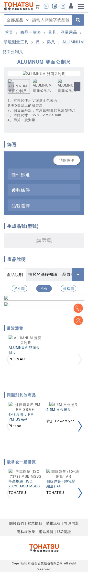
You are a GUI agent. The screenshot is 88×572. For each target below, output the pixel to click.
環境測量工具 (16, 42)
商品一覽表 (30, 32)
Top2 (78, 308)
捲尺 (51, 42)
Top (78, 320)
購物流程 (53, 523)
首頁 (9, 32)
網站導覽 (46, 531)
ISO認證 (64, 531)
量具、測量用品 (62, 32)
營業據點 (35, 523)
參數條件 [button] (20, 190)
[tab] (44, 174)
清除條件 (66, 160)
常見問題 (71, 523)
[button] (77, 86)
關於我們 (16, 523)
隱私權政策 (26, 531)
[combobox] (50, 20)
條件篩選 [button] (20, 174)
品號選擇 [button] (20, 205)
